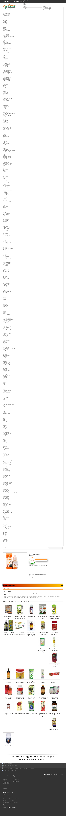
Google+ (37, 569)
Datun (4, 272)
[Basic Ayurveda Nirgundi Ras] (31, 690)
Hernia (4, 118)
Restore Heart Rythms (7, 43)
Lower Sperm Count (6, 116)
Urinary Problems (6, 129)
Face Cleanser (5, 305)
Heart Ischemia (5, 44)
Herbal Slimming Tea (6, 435)
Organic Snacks (6, 496)
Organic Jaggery (6, 490)
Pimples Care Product (7, 326)
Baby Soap (5, 374)
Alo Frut (4, 527)
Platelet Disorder (6, 162)
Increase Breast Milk (6, 104)
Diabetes (4, 33)
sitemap (24, 4)
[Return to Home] (4, 548)
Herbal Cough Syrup (6, 93)
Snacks (4, 441)
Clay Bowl (4, 244)
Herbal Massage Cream (7, 291)
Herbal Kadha (5, 434)
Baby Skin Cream (6, 371)
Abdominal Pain (6, 23)
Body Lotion (5, 308)
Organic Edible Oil (6, 498)
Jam (3, 407)
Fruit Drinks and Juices (7, 526)
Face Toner (5, 306)
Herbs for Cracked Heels (7, 190)
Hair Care (4, 119)
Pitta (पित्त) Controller (6, 12)
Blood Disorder (5, 159)
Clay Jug (4, 255)
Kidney (4, 178)
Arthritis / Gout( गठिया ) (7, 63)
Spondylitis (5, 76)
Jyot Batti (4, 523)
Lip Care (4, 311)
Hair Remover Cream (7, 340)
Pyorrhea (4, 222)
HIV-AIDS (4, 56)
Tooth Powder (5, 273)
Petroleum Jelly (6, 332)
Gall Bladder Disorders (7, 156)
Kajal (4, 384)
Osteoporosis (5, 74)
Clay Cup (4, 251)
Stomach (4, 212)
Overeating (5, 29)
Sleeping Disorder (6, 228)
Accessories (5, 389)
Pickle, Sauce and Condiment (8, 404)
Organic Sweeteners (6, 486)
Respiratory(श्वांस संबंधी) (7, 201)
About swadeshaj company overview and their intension (6, 783)
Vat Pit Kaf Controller (7, 14)
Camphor (4, 518)
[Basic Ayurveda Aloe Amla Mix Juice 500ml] (20, 609)
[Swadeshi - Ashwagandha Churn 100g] (43, 641)
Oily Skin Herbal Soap (7, 262)
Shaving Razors (6, 336)
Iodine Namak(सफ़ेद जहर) (7, 460)
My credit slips (16, 779)
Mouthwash (5, 277)
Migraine (4, 135)
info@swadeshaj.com (47, 757)
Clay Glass (5, 246)
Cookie (4, 439)
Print (32, 577)
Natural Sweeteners (6, 392)
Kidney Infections (6, 180)
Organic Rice (5, 469)
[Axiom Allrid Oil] (31, 609)
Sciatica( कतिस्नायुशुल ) (7, 70)
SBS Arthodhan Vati (20, 713)
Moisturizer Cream (6, 283)
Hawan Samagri (6, 517)
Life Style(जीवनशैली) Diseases (8, 30)
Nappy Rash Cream (6, 370)
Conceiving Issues (6, 101)
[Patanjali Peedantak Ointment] (43, 674)
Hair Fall (4, 121)
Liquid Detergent (6, 506)
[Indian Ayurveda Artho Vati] (31, 706)
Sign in (25, 1)
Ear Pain (4, 177)
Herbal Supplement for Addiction (9, 150)
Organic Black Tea (6, 474)
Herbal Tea (5, 427)
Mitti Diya (4, 249)
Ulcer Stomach (5, 58)
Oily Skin (4, 289)
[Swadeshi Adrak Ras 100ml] (54, 657)
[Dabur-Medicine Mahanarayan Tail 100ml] (43, 706)
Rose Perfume (5, 358)
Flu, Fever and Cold (6, 80)
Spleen (4, 142)
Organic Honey (5, 489)
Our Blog (4, 543)
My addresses (16, 781)
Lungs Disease (5, 206)
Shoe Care (5, 505)
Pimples (4, 189)
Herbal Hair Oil (5, 342)
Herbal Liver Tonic (6, 173)
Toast (4, 461)
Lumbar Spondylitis (6, 79)
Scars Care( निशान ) (6, 327)
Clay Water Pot (5, 254)
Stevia (4, 396)
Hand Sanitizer (5, 513)
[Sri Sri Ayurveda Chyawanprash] (20, 674)
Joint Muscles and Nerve (7, 62)
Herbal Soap (5, 261)
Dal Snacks (5, 446)
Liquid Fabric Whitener (7, 504)
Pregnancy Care (6, 106)
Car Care (4, 507)
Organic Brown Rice (6, 470)
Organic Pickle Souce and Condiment (10, 492)
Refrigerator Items (6, 524)
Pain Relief (5, 534)
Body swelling (5, 149)
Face (4, 388)
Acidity (4, 17)
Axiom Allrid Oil (31, 616)
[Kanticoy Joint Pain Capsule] (8, 738)
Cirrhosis (4, 175)
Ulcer (4, 57)
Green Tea (5, 428)
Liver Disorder (5, 169)
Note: (5, 594)
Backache (4, 67)
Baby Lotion (5, 368)
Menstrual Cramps (6, 97)
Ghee (4, 399)
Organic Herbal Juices (7, 481)
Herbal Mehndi (5, 350)
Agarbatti (4, 516)
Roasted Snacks (6, 442)
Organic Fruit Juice (6, 478)
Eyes (4, 383)
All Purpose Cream (6, 282)
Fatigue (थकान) (5, 55)
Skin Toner (5, 310)
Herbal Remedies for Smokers (8, 151)
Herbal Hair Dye (6, 351)
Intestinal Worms (6, 214)
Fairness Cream (6, 286)
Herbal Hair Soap (6, 265)
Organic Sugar (5, 488)
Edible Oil (4, 398)
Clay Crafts (5, 257)
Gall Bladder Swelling (7, 157)
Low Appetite (5, 22)
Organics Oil (5, 477)
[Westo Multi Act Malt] (54, 722)
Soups (4, 420)
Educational (5, 535)
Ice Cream (5, 532)
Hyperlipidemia (5, 168)
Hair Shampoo (5, 343)
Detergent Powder (6, 502)
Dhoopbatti (5, 519)
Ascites (4, 148)
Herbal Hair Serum (6, 355)
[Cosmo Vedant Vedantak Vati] (54, 690)
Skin (3, 183)
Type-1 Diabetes (6, 34)
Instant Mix (5, 415)
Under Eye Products (6, 321)
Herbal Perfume (6, 357)
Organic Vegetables (6, 499)
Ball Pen (4, 538)
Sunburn (4, 198)
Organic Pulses (5, 468)
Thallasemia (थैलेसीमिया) (7, 164)
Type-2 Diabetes (6, 35)
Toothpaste (5, 276)
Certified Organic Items (7, 462)
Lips (3, 386)
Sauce (4, 405)
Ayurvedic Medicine (47, 8)
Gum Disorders (5, 220)
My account (16, 776)
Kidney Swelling (6, 182)
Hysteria (4, 107)
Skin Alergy (5, 197)
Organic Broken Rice (6, 471)
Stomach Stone (6, 233)
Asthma (4, 207)
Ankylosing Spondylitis (7, 77)
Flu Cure (4, 91)
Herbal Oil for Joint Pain (7, 72)
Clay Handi (5, 237)
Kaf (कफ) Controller (6, 13)
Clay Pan (4, 240)
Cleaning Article (6, 500)
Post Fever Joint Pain (7, 88)
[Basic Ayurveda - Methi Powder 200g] (43, 625)
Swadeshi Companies (7, 545)
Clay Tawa (5, 236)
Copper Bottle (5, 455)
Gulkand (4, 408)
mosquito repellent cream (7, 512)
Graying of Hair (5, 120)
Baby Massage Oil (6, 364)
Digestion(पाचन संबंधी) (6, 15)
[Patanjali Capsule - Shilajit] (8, 609)
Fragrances (5, 356)
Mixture (4, 447)
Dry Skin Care (5, 328)
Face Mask (5, 304)
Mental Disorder (6, 226)
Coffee (4, 436)
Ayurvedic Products (47, 7)
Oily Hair (4, 346)
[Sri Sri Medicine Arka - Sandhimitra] (43, 690)
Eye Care (4, 123)
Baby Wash (5, 376)
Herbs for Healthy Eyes (7, 126)
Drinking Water (5, 531)
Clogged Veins (5, 42)
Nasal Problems (6, 204)
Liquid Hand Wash (6, 510)
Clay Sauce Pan (6, 241)
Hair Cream (5, 354)
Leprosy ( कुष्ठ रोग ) (6, 185)
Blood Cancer (5, 50)
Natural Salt (5, 457)
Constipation (5, 16)
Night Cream (5, 285)
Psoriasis (4, 184)
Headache (4, 134)
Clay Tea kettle (5, 253)
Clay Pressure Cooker (7, 242)
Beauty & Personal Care (7, 258)
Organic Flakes (5, 497)
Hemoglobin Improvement (7, 163)
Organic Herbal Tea (6, 475)
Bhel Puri (4, 443)
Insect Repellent (6, 511)
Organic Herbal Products (7, 479)
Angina (4, 47)
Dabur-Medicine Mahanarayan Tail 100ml (43, 715)
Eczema (4, 191)
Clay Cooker (5, 239)
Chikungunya (5, 83)
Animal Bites (5, 147)
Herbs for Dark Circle (7, 194)
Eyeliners (4, 385)
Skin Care (4, 279)
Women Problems (6, 94)
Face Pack (5, 299)
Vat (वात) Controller (6, 10)
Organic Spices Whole (7, 464)
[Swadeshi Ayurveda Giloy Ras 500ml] (31, 674)
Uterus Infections (6, 108)
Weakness (5, 141)
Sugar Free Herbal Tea (7, 433)
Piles (4, 137)
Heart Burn (5, 28)
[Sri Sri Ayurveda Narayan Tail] (8, 674)
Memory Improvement (7, 229)
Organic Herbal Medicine (7, 482)
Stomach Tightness (6, 26)
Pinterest (32, 572)
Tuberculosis (5, 208)
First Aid (4, 533)
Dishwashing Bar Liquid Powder (8, 422)
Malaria (4, 86)
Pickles (4, 406)
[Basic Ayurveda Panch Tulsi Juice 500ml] (8, 625)
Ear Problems (5, 176)
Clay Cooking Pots (6, 235)
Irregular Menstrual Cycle (7, 98)
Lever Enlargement (6, 172)
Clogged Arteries (6, 40)
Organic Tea (5, 472)
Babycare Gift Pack (6, 375)
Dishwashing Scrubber (7, 424)
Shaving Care (5, 334)
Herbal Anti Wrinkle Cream (8, 287)
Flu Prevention (5, 90)
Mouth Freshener (6, 278)
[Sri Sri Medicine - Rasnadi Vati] (54, 625)
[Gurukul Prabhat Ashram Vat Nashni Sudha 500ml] (31, 625)
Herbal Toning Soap (6, 264)
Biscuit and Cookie (6, 438)
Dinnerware (5, 539)
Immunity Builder (6, 136)
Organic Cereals (6, 467)
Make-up (4, 382)
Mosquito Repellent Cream (8, 329)
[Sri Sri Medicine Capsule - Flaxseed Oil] (20, 625)
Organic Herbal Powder (7, 483)
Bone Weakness (6, 71)
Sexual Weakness (6, 100)
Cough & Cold (5, 92)
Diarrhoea (4, 21)
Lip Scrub (4, 312)
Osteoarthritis (5, 65)
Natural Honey (5, 393)
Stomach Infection (6, 213)
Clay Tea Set (5, 250)
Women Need (5, 378)
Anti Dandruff (5, 122)
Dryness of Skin (6, 187)
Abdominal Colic (6, 24)
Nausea (4, 27)
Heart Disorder (5, 37)
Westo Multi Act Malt (54, 729)
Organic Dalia (5, 491)
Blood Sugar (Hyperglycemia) (8, 36)
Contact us (26, 0)
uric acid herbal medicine (7, 133)
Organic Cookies (6, 495)
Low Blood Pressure (6, 140)
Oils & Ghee (5, 476)
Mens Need (5, 381)
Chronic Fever (5, 84)
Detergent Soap (6, 503)
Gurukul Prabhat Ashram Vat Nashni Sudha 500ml (31, 634)
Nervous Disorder (6, 225)
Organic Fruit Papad (6, 493)
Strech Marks (5, 105)
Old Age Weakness (6, 165)
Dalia (4, 411)
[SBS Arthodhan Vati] (20, 706)
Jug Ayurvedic (5, 540)
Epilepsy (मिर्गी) (5, 230)
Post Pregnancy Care (7, 102)
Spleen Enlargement (6, 143)
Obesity (4, 31)
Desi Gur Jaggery (6, 397)
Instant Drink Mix (6, 528)
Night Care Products (6, 317)
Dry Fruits (4, 412)
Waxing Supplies (6, 339)
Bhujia (4, 445)
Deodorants (5, 361)
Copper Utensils (6, 454)
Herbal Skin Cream (6, 280)
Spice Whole (5, 403)
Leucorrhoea (5, 99)
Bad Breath (5, 221)
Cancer (4, 49)
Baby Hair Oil (5, 365)
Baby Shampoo (5, 372)
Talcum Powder (5, 270)
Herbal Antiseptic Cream (7, 294)
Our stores (5, 777)
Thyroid (4, 59)
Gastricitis (5, 19)
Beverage (4, 525)
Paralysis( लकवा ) (6, 69)
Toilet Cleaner (5, 509)
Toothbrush (5, 275)
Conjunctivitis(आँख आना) (7, 128)
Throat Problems (6, 144)
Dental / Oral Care (6, 271)
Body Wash (5, 307)
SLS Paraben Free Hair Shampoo (9, 344)
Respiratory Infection (6, 202)
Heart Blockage (5, 38)
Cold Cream (5, 292)
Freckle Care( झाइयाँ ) (6, 325)
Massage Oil (5, 114)
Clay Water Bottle (6, 256)
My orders (15, 777)
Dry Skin (4, 290)
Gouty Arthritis (5, 66)
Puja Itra (4, 521)
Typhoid (4, 87)
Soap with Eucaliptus (7, 268)
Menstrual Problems (6, 95)
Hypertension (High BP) (7, 48)
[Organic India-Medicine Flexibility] (54, 706)
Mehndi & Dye (5, 349)
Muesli (4, 418)
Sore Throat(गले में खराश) (7, 211)
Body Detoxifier (5, 54)
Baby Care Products (6, 363)
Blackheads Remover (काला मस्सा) (9, 319)
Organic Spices (5, 463)
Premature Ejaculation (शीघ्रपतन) (9, 113)
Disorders (4, 155)
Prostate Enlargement (7, 111)
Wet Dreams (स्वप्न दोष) (7, 115)
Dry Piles (4, 138)
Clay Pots (4, 234)
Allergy (4, 154)
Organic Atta (5, 485)
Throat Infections (6, 145)
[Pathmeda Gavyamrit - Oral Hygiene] (54, 641)
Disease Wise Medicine (7, 232)
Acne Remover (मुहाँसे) (7, 320)
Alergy (4, 51)
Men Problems (5, 109)
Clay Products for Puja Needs (8, 248)
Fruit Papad (5, 410)
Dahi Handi (5, 247)
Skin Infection (5, 186)
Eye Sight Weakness (7, 127)
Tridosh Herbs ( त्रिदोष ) (47, 9)
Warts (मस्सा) (5, 192)
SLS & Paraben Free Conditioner (9, 348)
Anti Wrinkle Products (7, 318)
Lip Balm (4, 313)
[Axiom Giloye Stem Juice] (43, 609)
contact (24, 3)
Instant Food (5, 414)
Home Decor (5, 541)
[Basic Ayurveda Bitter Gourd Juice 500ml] (54, 609)
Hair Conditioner (6, 347)
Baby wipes (5, 367)
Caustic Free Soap (6, 269)
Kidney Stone (5, 179)
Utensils (4, 453)
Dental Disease (5, 218)
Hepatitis (4, 171)
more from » (41, 560)
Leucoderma (5, 200)
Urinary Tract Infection (7, 130)
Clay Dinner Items (6, 243)
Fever (4, 81)
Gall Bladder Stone (6, 158)
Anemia (4, 161)
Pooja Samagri (5, 514)
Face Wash (5, 296)
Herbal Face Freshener (7, 333)
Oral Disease (5, 216)
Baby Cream (5, 369)
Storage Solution (6, 448)
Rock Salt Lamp (6, 542)
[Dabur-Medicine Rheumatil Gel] (54, 674)
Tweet (42, 569)
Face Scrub (5, 303)
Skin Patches (5, 193)
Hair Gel (4, 353)
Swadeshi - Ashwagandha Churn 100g (43, 650)
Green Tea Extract (6, 431)
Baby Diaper (5, 377)
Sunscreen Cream (6, 284)
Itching (4, 199)
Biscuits (4, 440)
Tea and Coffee (5, 425)
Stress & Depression (6, 227)
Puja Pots (4, 520)
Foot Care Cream (6, 293)
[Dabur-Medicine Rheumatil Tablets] (20, 690)
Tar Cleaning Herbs (6, 152)
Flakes (4, 419)
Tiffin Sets (5, 452)
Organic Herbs (5, 484)
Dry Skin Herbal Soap (7, 263)
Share (31, 569)
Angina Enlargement (6, 45)
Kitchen (4, 391)
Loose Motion (5, 20)
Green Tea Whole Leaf (7, 429)
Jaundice (4, 170)
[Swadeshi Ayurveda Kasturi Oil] (8, 706)
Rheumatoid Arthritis (6, 64)
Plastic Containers (6, 449)
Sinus (4, 205)
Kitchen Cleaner (6, 421)
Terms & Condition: (8, 591)
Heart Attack (5, 41)
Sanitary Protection (6, 379)
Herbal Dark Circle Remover (8, 322)
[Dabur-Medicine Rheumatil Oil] (8, 690)
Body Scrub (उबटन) (6, 314)
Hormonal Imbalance (6, 52)
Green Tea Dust (6, 432)
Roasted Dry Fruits (6, 413)
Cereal (4, 417)
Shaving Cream (5, 335)
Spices (4, 400)
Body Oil (4, 315)
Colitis (4, 215)
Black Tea (4, 426)
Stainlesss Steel (6, 450)
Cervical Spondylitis (6, 78)
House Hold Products (7, 390)
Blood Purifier (5, 166)
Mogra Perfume (5, 360)
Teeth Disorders (6, 219)
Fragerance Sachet (6, 362)
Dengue (4, 85)
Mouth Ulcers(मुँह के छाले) (7, 223)
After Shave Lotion (6, 337)
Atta (3, 456)
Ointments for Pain (6, 73)
